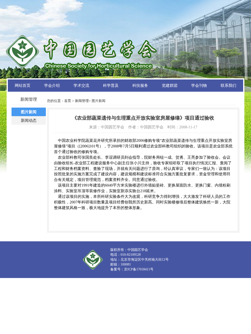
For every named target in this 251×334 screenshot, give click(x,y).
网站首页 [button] (22, 85)
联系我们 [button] (228, 85)
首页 (67, 101)
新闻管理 (82, 101)
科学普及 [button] (111, 85)
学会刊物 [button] (199, 85)
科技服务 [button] (140, 85)
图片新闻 (29, 112)
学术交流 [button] (81, 85)
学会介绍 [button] (52, 85)
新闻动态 (29, 120)
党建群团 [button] (169, 85)
